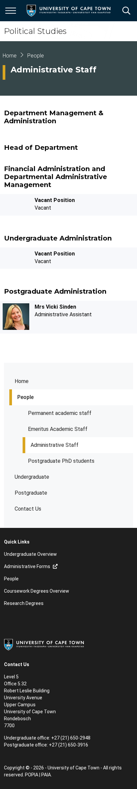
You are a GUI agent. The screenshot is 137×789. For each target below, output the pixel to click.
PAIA (46, 774)
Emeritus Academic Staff (57, 429)
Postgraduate (31, 493)
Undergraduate (32, 477)
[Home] (44, 644)
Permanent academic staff (59, 413)
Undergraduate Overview (30, 554)
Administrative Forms (27, 566)
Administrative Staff (54, 445)
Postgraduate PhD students (61, 461)
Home (22, 381)
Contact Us (28, 509)
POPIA (31, 774)
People (25, 397)
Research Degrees (24, 603)
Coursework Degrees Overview (36, 591)
